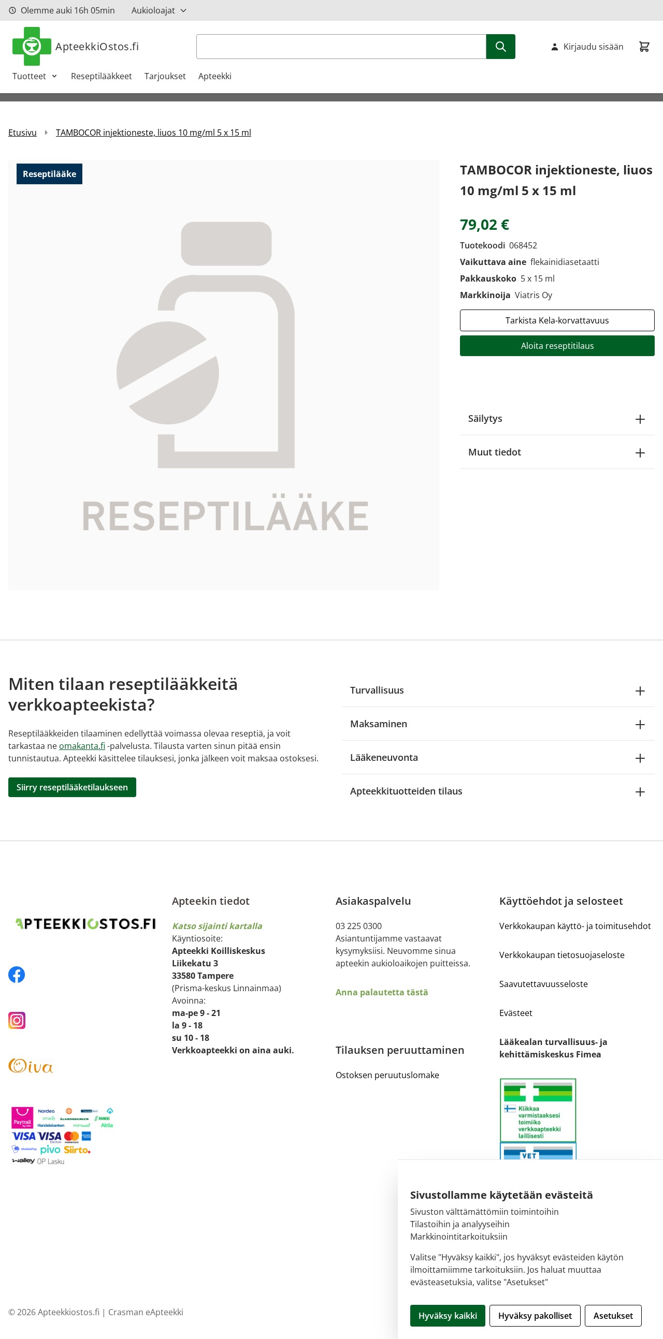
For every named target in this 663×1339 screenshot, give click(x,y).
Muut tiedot (494, 452)
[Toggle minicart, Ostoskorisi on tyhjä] (644, 46)
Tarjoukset (165, 76)
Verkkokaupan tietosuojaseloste (562, 955)
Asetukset (613, 1315)
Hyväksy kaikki (448, 1315)
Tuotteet (29, 76)
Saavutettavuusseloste (543, 984)
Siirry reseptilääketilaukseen (72, 787)
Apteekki (215, 76)
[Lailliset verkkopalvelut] (538, 1110)
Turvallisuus (377, 690)
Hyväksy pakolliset (535, 1315)
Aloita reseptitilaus (557, 345)
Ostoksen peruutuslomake (387, 1075)
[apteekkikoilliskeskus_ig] (86, 1020)
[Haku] (500, 46)
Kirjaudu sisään (594, 46)
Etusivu (22, 132)
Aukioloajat (153, 10)
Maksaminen (378, 723)
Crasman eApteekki (145, 1312)
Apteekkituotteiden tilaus (406, 791)
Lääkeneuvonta (384, 757)
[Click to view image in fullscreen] (223, 374)
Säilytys (485, 418)
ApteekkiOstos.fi (97, 46)
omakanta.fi (82, 746)
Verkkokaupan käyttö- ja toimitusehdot (575, 926)
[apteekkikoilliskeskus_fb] (86, 974)
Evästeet (515, 1013)
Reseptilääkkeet (101, 76)
